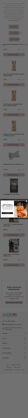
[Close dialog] (26, 201)
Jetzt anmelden (7, 213)
